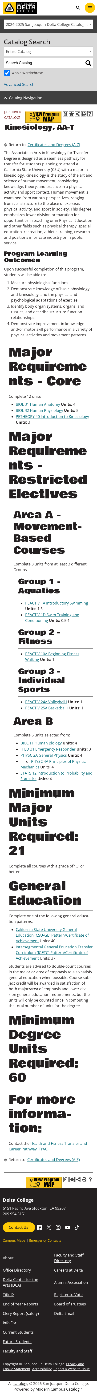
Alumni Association (71, 1282)
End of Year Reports (20, 1304)
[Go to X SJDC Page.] (48, 1226)
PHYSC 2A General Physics (43, 755)
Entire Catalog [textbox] (18, 51)
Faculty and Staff (17, 1351)
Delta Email (64, 1313)
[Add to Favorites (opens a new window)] (71, 113)
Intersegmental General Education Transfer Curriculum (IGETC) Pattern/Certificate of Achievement (54, 952)
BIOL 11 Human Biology (41, 743)
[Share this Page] (77, 113)
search (78, 8)
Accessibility (42, 1369)
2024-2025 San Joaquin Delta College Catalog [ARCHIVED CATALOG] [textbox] (49, 24)
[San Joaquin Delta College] (38, 8)
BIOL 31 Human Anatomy (38, 404)
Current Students (18, 1332)
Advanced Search (19, 84)
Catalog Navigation (25, 97)
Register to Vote (68, 1294)
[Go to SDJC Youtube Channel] (67, 1226)
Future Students (17, 1341)
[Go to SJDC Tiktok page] (77, 1226)
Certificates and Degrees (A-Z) (54, 144)
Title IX (8, 1294)
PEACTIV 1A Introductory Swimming (56, 603)
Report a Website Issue (71, 1369)
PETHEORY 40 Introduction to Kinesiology (52, 416)
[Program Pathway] (43, 117)
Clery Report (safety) (21, 1313)
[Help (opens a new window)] (90, 113)
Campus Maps (14, 1240)
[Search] (88, 63)
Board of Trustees (70, 1304)
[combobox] (48, 24)
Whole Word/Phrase (27, 73)
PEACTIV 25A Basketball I (46, 708)
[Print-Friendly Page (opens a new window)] (83, 113)
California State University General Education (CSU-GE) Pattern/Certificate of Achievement (52, 935)
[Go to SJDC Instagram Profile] (58, 1226)
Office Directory (17, 1270)
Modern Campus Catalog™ (59, 1389)
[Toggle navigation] (90, 8)
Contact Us (19, 1227)
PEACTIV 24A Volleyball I (46, 701)
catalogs (20, 1383)
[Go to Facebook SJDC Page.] (39, 1226)
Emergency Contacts (45, 1240)
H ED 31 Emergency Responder (48, 749)
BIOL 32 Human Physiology (39, 410)
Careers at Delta (68, 1270)
